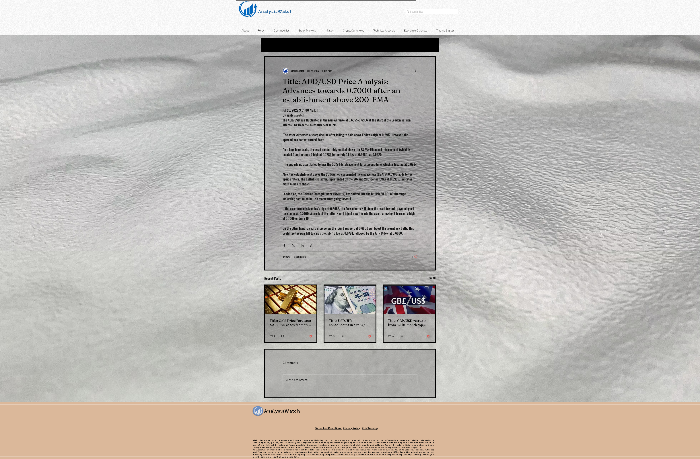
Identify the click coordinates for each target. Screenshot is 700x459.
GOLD (305, 45)
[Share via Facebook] (284, 245)
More (378, 45)
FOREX (323, 45)
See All (432, 278)
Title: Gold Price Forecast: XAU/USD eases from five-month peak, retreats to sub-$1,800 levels (290, 323)
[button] (431, 45)
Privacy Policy (351, 428)
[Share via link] (311, 245)
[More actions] (415, 70)
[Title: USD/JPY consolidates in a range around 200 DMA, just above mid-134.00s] (350, 299)
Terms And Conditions (328, 428)
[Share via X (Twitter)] (293, 245)
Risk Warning (370, 428)
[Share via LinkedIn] (302, 245)
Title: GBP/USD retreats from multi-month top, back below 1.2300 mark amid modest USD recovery (407, 323)
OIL (290, 45)
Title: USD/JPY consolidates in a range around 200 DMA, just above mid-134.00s (347, 323)
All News (271, 45)
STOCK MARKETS (351, 45)
